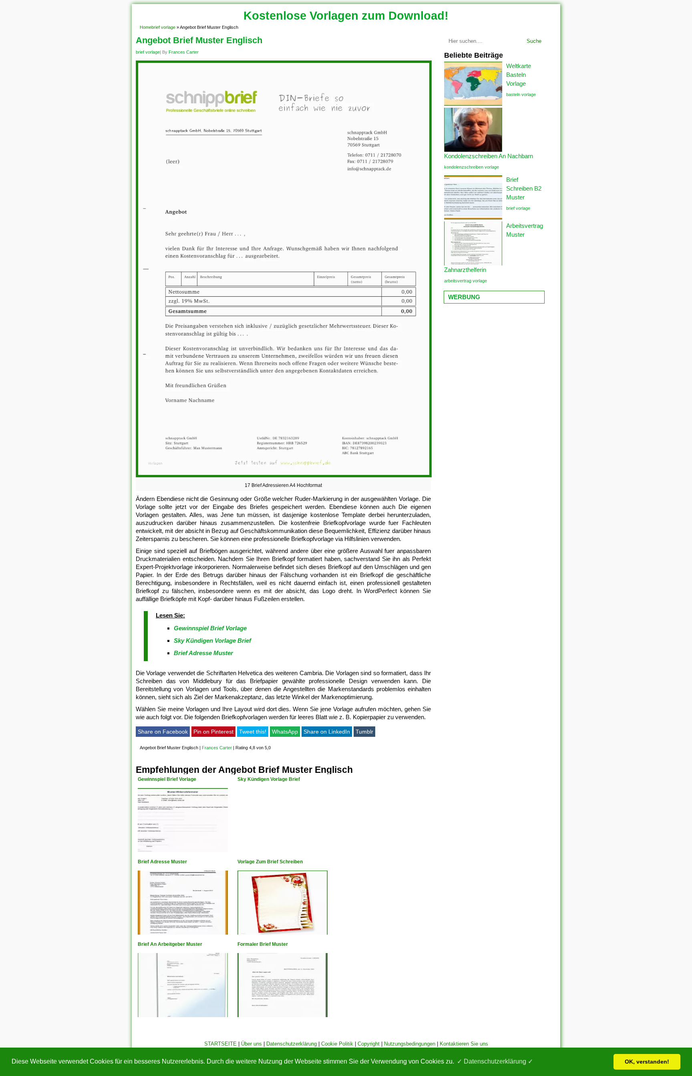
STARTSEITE (220, 1044)
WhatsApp (285, 731)
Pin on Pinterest (213, 731)
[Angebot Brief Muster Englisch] (284, 477)
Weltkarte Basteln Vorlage (518, 74)
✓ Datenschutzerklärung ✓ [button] (495, 1061)
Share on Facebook (163, 731)
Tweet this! (252, 731)
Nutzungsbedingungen (409, 1044)
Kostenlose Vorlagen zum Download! (346, 15)
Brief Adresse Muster (203, 653)
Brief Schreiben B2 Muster (523, 188)
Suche (534, 41)
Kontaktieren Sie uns (464, 1044)
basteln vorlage (521, 94)
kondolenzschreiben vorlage (471, 167)
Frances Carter (184, 52)
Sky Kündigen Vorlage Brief (212, 640)
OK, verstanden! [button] (647, 1061)
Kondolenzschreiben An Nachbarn (488, 156)
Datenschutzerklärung (291, 1044)
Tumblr (364, 731)
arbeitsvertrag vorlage (465, 280)
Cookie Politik (337, 1044)
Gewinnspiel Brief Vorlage (210, 628)
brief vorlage (163, 27)
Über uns (251, 1044)
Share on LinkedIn (327, 731)
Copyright (369, 1044)
